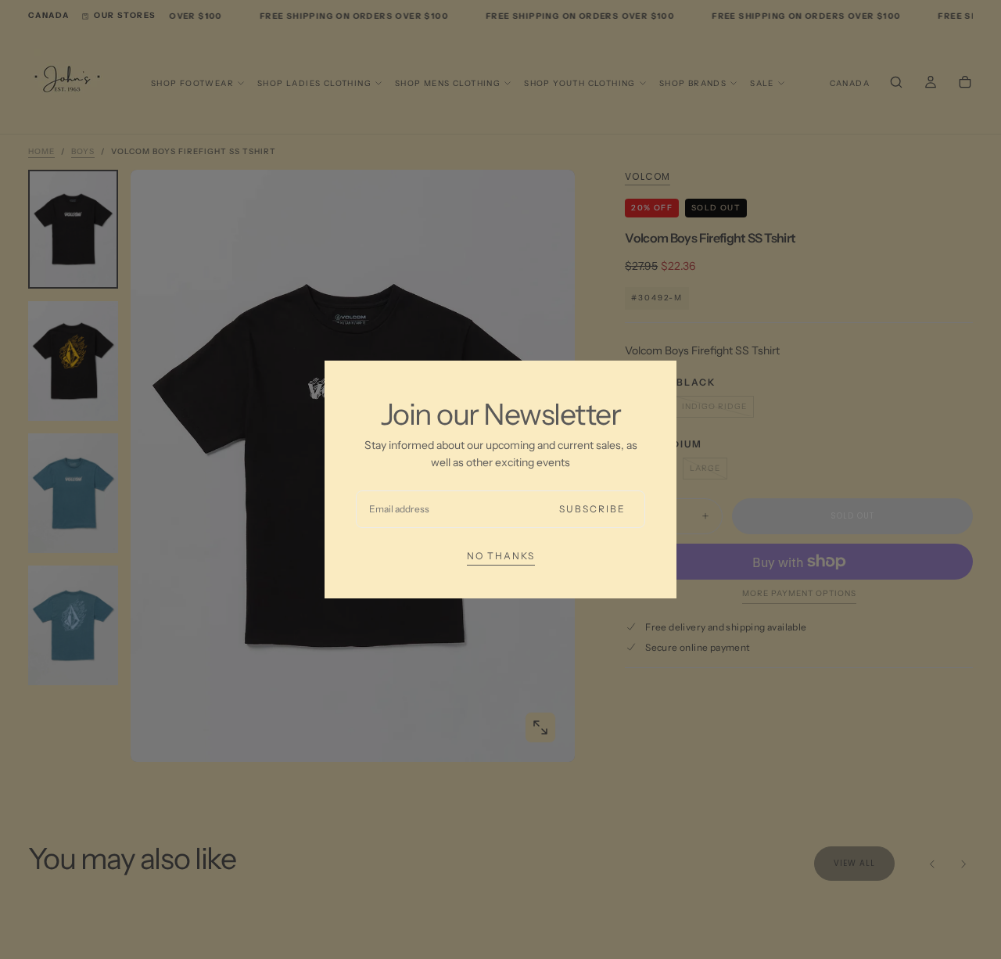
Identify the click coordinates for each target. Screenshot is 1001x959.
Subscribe (592, 509)
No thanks (501, 556)
